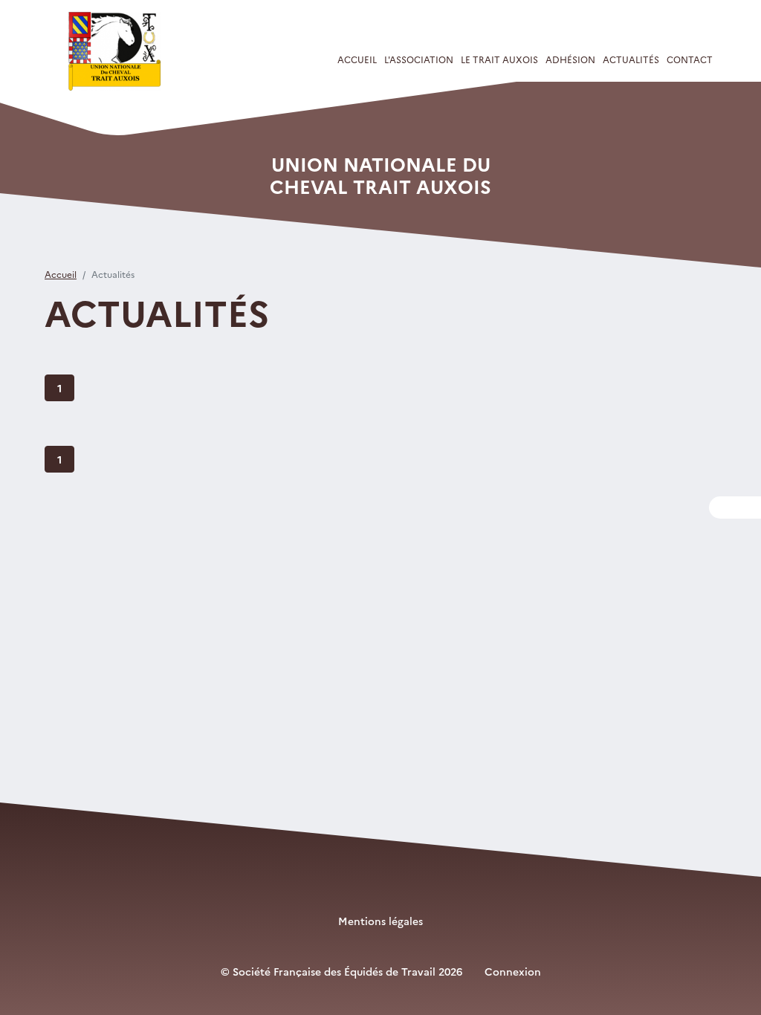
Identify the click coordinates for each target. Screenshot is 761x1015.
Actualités (631, 59)
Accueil (357, 59)
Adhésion (570, 59)
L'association (418, 59)
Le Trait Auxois (499, 59)
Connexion (513, 971)
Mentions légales (380, 920)
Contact (690, 59)
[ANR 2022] (119, 51)
